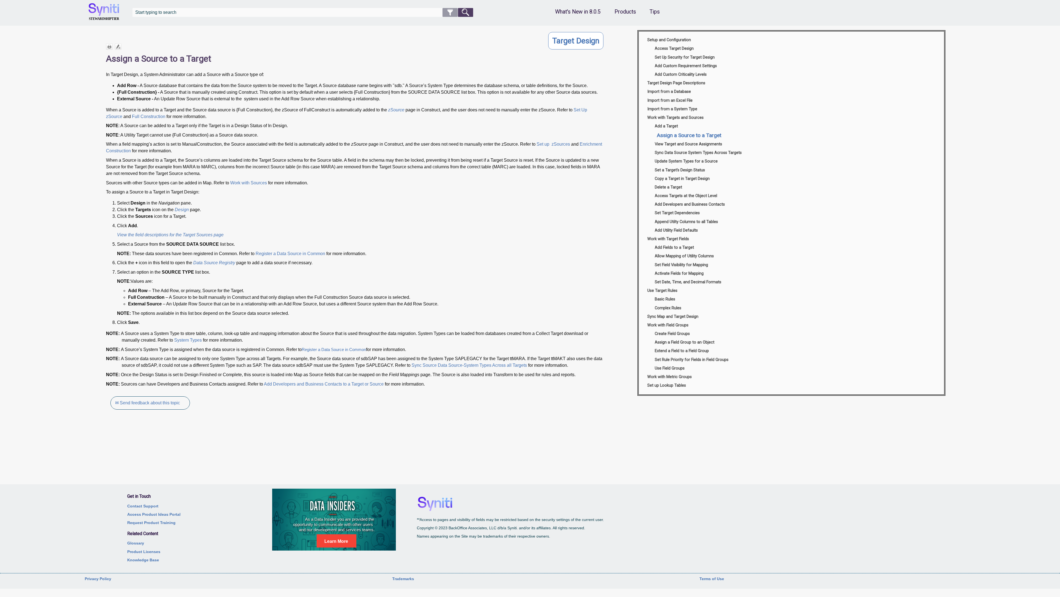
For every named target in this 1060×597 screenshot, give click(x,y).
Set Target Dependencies (677, 213)
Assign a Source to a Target (689, 135)
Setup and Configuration (669, 40)
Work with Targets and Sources (675, 117)
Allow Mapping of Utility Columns (684, 256)
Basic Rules (665, 299)
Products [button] (625, 12)
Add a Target (666, 126)
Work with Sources (248, 182)
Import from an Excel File (670, 100)
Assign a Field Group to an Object (684, 342)
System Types (188, 340)
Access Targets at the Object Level (686, 195)
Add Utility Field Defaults (676, 230)
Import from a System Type (672, 109)
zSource (396, 110)
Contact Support (142, 506)
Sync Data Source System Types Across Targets (698, 152)
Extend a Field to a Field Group (682, 351)
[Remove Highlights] (118, 46)
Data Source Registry (214, 262)
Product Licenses (143, 551)
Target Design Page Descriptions (676, 83)
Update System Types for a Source (686, 161)
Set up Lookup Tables (666, 385)
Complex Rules (668, 308)
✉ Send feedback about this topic (147, 402)
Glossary (135, 543)
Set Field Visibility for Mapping (681, 265)
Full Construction (148, 116)
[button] (450, 12)
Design (182, 209)
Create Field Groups (672, 333)
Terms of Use (711, 579)
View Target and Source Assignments (688, 144)
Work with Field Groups (667, 325)
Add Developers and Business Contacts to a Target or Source (324, 384)
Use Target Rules (662, 290)
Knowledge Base (143, 560)
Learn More (336, 541)
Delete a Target (668, 187)
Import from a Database (669, 91)
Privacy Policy (98, 579)
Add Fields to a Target (674, 247)
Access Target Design (674, 48)
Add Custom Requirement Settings (686, 66)
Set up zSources (553, 144)
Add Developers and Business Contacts (690, 204)
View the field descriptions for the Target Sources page (170, 234)
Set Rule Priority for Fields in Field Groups (691, 359)
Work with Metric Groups (669, 377)
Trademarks (403, 579)
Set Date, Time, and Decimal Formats (688, 282)
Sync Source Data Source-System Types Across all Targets (469, 365)
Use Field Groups (670, 368)
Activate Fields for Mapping (679, 273)
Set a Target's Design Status (680, 170)
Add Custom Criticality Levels (681, 74)
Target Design (575, 40)
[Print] (109, 46)
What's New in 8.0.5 (578, 12)
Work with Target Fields (668, 239)
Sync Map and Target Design (672, 316)
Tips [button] (655, 12)
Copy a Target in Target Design (682, 178)
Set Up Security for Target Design (685, 57)
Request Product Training (151, 522)
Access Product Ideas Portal (154, 514)
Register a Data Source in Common (290, 253)
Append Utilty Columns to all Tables (686, 221)
